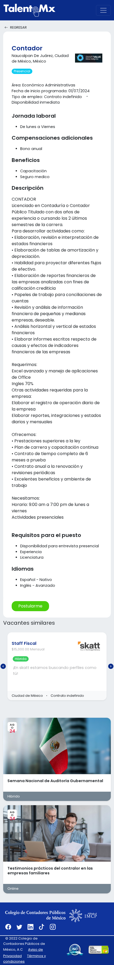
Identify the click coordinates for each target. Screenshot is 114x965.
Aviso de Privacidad (23, 952)
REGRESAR (18, 27)
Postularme (30, 606)
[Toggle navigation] (103, 10)
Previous (3, 666)
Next (110, 666)
